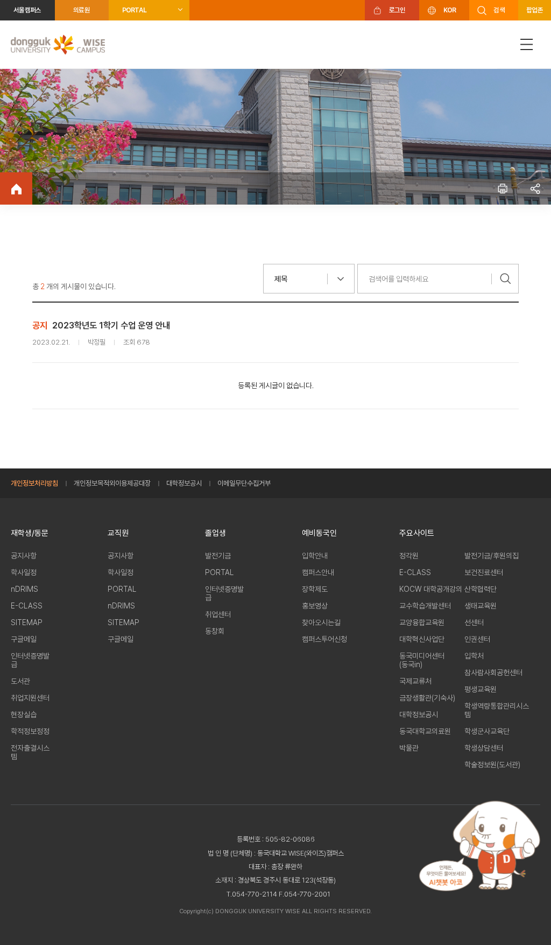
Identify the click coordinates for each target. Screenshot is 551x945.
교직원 (118, 533)
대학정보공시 (184, 483)
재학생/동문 (29, 533)
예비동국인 (319, 533)
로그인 (397, 10)
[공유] (535, 188)
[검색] (505, 278)
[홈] (16, 188)
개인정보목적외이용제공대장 (112, 483)
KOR (449, 10)
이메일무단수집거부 (244, 483)
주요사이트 (416, 533)
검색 (499, 10)
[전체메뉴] (527, 44)
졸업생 (215, 533)
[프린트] (502, 188)
